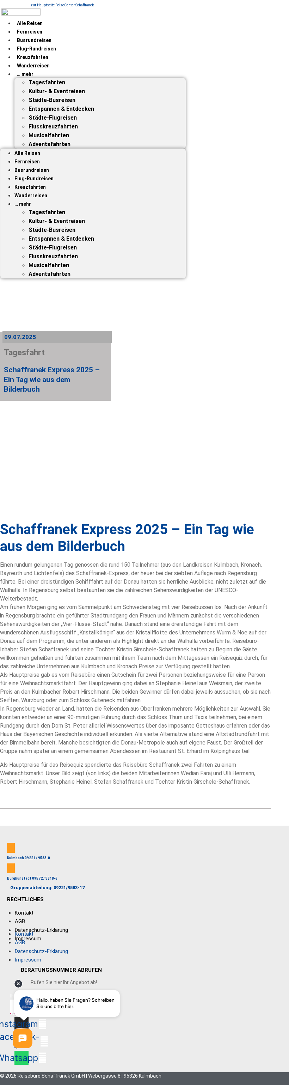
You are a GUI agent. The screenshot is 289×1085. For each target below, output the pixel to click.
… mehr (25, 74)
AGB (20, 921)
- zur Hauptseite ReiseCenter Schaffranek (61, 5)
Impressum (28, 938)
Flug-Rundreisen (36, 49)
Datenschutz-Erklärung (41, 930)
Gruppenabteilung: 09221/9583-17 (47, 887)
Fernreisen (29, 32)
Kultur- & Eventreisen (57, 91)
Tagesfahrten (47, 82)
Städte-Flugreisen (53, 117)
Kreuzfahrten (32, 57)
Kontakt (24, 913)
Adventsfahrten (49, 144)
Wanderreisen (33, 65)
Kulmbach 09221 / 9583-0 (28, 858)
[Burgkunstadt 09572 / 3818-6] (11, 868)
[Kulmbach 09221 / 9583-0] (11, 848)
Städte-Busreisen (52, 100)
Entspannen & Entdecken (61, 109)
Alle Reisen (30, 23)
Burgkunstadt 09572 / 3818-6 (32, 878)
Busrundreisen (34, 40)
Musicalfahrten (49, 135)
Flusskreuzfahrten (53, 126)
